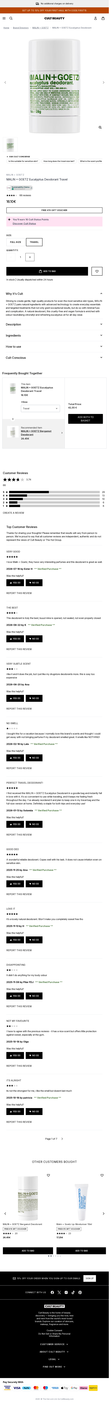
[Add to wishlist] (96, 271)
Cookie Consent (54, 1330)
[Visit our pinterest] (80, 1292)
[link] (95, 18)
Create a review (13, 512)
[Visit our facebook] (52, 1292)
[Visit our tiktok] (73, 1292)
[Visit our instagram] (66, 1292)
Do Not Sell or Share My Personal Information (54, 1335)
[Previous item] (5, 1213)
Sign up (90, 1278)
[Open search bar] (11, 18)
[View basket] (103, 18)
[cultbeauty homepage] (54, 18)
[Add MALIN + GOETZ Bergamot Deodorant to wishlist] (48, 1175)
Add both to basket (86, 419)
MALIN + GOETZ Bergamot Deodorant (22, 1224)
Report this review (19, 593)
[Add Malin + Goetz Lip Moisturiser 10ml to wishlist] (102, 1175)
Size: (9, 235)
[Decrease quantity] (10, 257)
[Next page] (62, 1138)
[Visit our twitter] (59, 1292)
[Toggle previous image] (5, 82)
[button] (54, 188)
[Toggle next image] (103, 82)
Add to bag (28, 1250)
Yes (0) (16, 582)
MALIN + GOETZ (40, 28)
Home (6, 28)
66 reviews (25, 195)
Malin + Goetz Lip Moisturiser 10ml (74, 1224)
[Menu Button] (4, 18)
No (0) (35, 582)
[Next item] (103, 1213)
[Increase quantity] (29, 257)
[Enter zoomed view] (100, 127)
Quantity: (12, 250)
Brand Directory (21, 28)
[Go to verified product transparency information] (19, 187)
